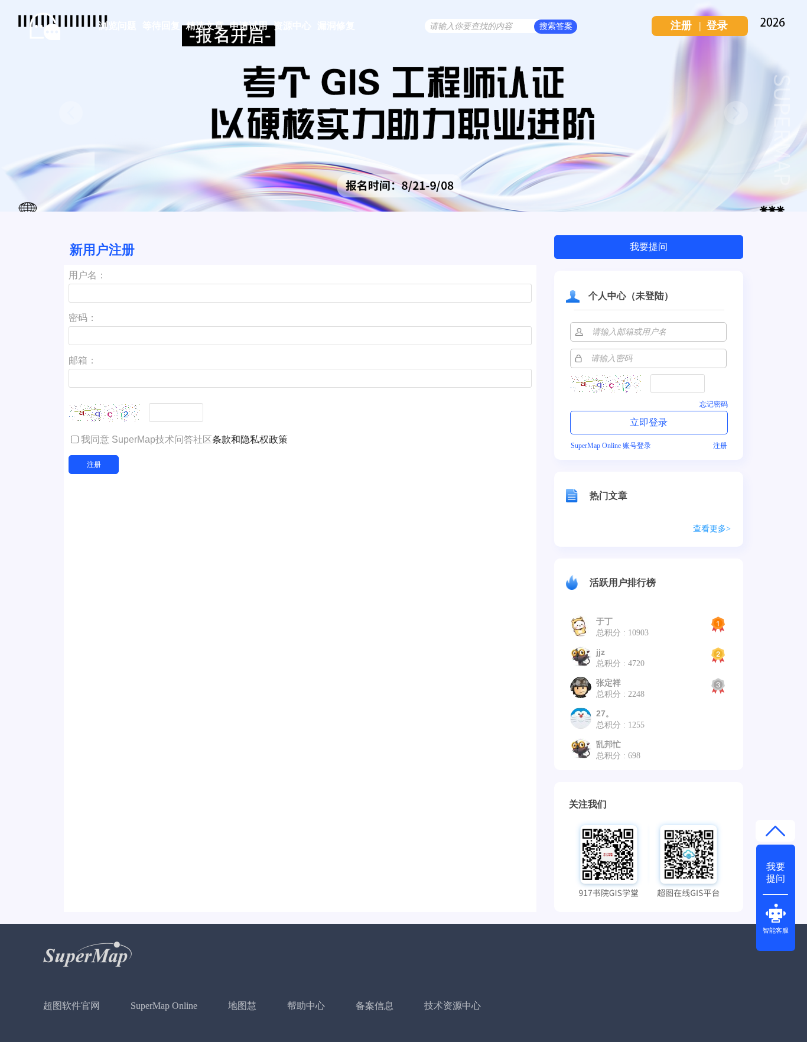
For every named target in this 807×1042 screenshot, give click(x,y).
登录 (717, 25)
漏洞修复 (336, 26)
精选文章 (205, 26)
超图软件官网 (71, 1006)
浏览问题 (117, 26)
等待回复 (161, 26)
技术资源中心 (452, 1006)
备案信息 (374, 1006)
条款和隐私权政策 (250, 439)
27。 (605, 713)
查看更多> (712, 528)
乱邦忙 (608, 744)
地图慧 (242, 1006)
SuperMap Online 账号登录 (611, 446)
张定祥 (608, 682)
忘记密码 (713, 404)
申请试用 (249, 26)
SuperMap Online (164, 1006)
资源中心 (292, 26)
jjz (600, 652)
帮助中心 (306, 1006)
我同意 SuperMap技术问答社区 (184, 439)
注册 (681, 25)
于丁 (604, 621)
